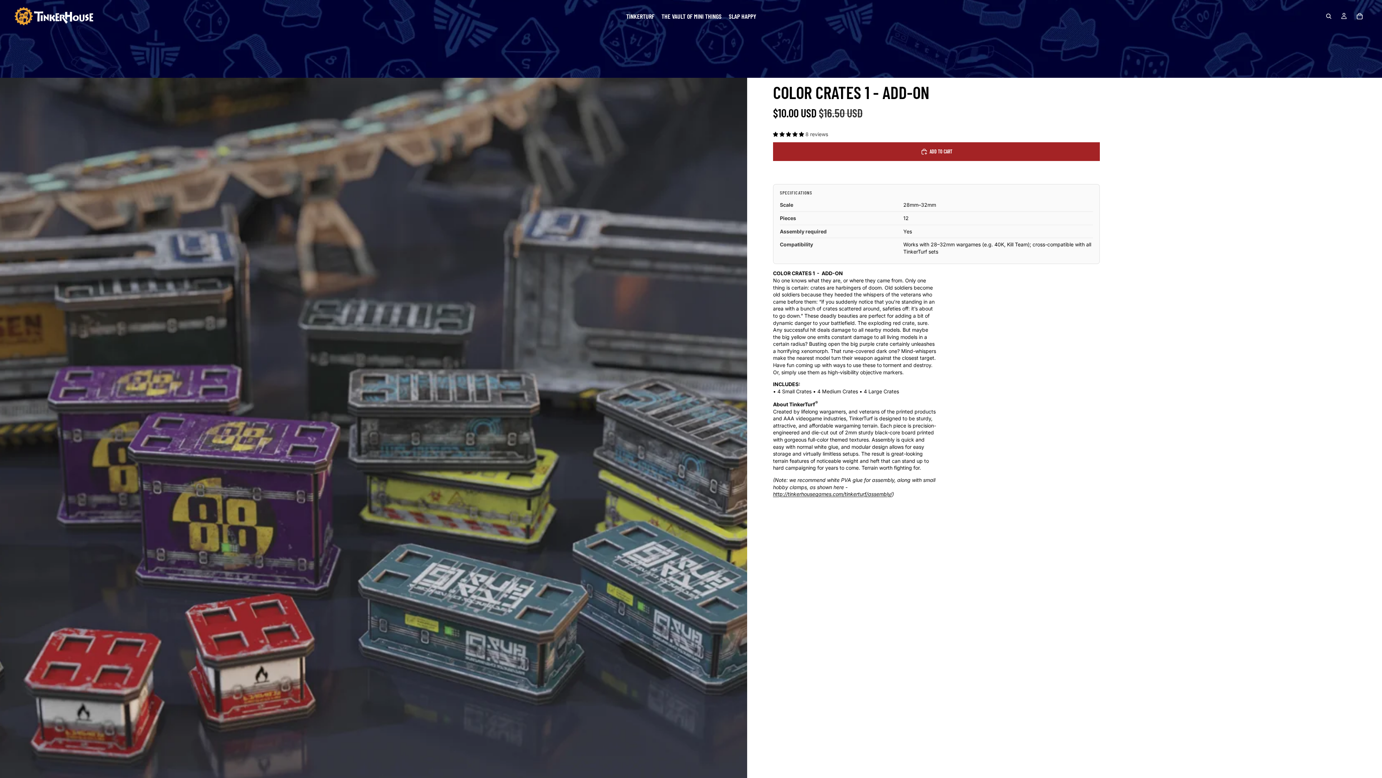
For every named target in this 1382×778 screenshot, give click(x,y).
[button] (789, 134)
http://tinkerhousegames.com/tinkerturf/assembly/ (832, 494)
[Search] (1329, 16)
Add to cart (941, 151)
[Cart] (1360, 16)
